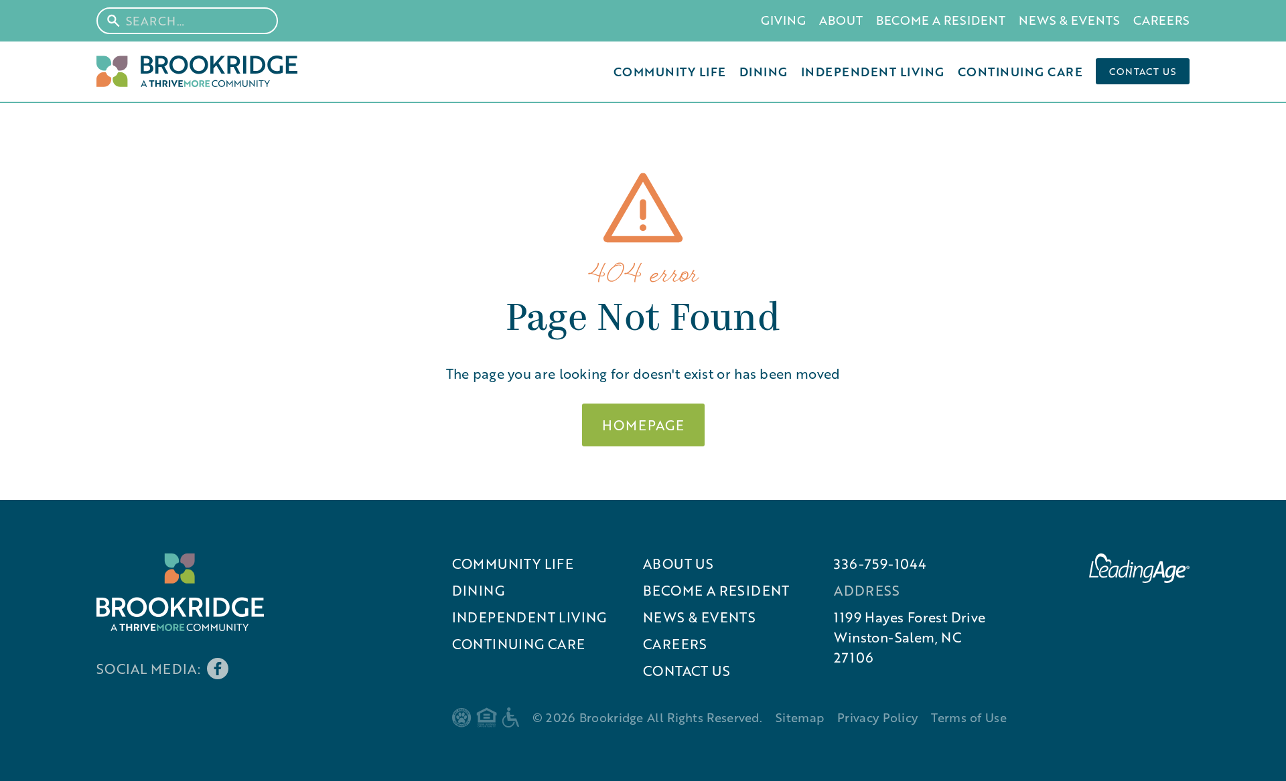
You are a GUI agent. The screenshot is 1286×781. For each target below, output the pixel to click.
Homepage (643, 425)
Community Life (670, 71)
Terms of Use (969, 717)
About (841, 20)
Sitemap (800, 717)
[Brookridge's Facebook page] (217, 668)
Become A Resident (940, 20)
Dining (763, 71)
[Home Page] (196, 71)
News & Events (1069, 20)
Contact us (1142, 71)
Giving (783, 20)
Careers (1161, 20)
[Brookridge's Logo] (180, 592)
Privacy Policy (877, 717)
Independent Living (872, 71)
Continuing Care (1020, 71)
